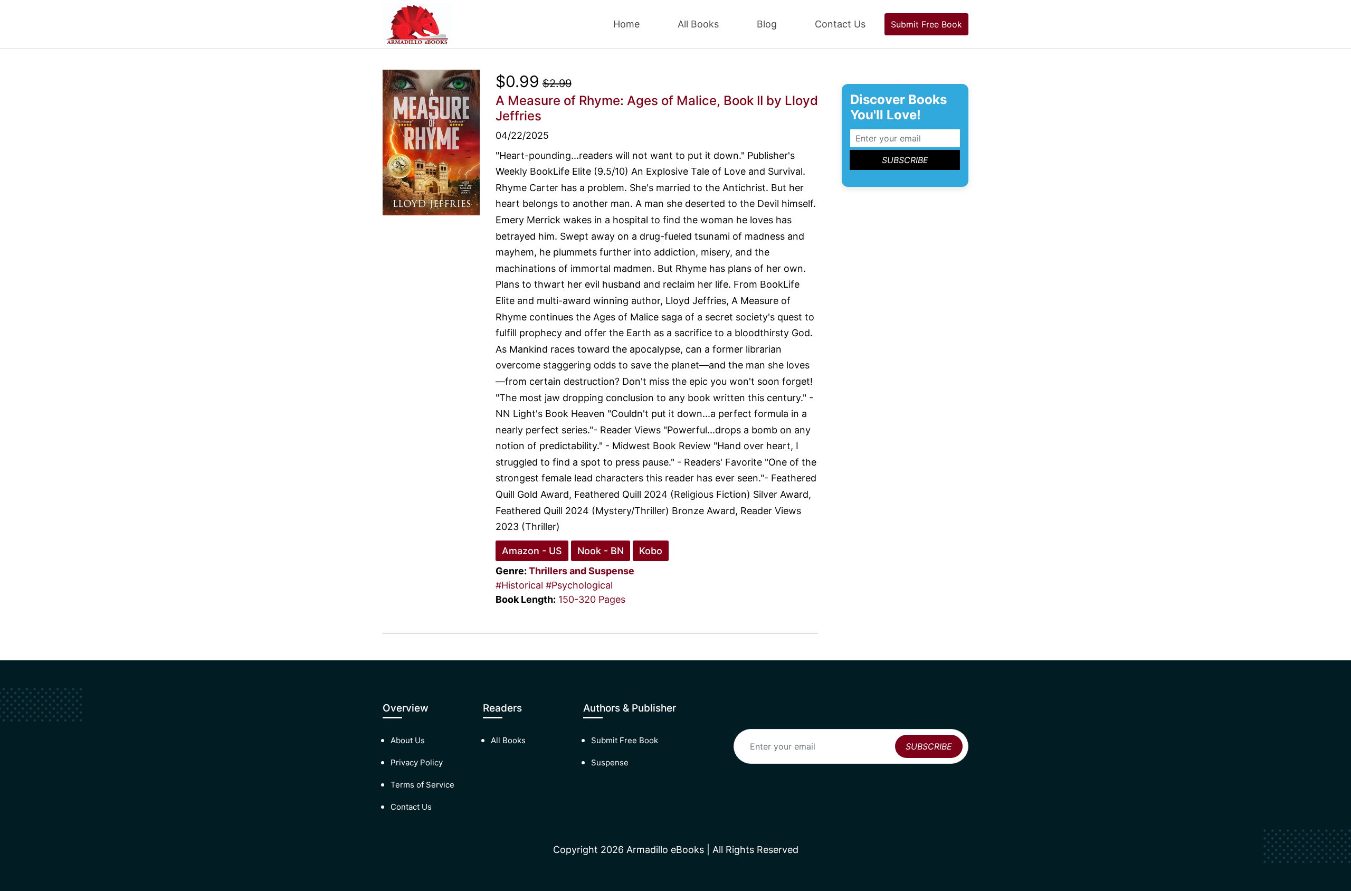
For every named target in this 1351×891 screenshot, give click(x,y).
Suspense (610, 762)
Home (626, 24)
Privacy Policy (417, 762)
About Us (408, 740)
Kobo (650, 550)
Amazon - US (532, 550)
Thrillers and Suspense (581, 570)
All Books (698, 24)
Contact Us (840, 24)
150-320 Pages (591, 599)
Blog (767, 24)
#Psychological (579, 585)
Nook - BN (600, 550)
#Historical (519, 585)
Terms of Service (422, 785)
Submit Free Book (926, 24)
